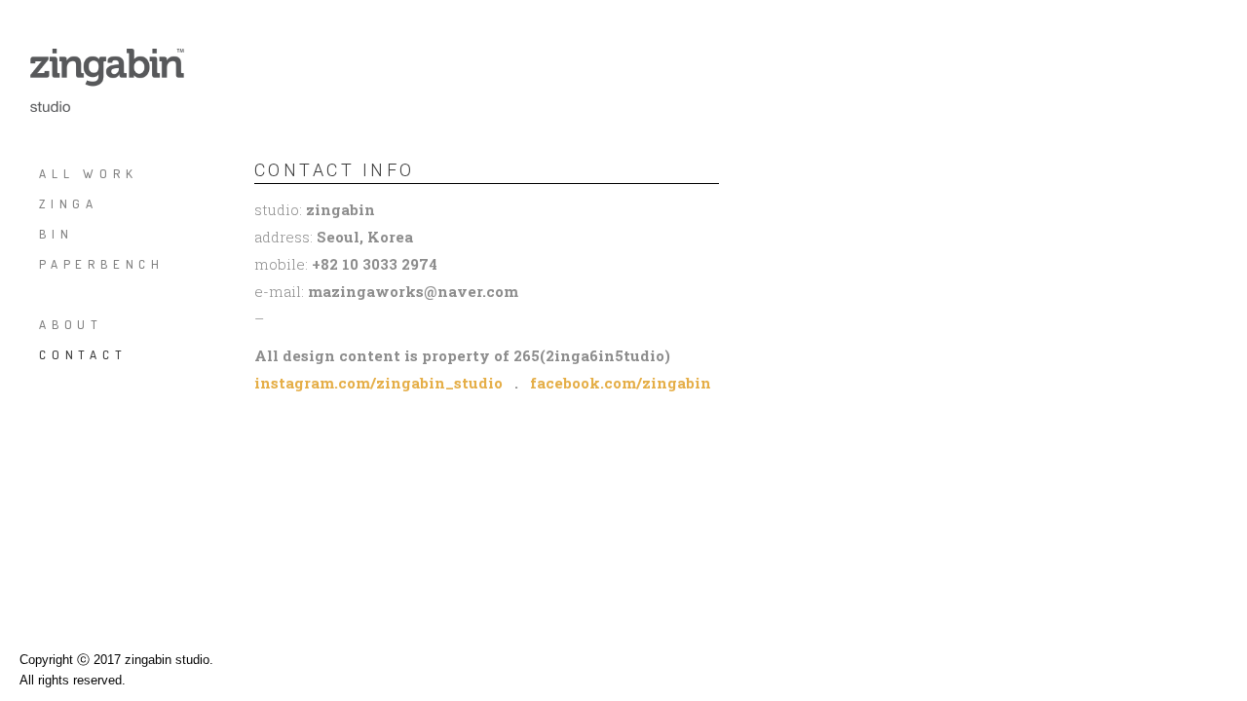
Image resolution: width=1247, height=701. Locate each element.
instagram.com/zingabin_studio (378, 382)
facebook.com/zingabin (620, 382)
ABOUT (71, 324)
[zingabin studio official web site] (107, 80)
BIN (56, 233)
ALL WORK (88, 173)
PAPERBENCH (102, 264)
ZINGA (68, 203)
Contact (83, 354)
